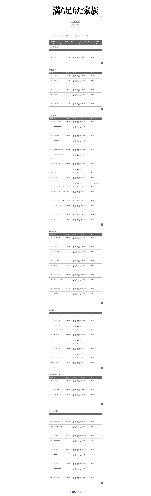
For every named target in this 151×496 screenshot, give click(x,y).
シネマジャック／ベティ (57, 158)
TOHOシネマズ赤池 (57, 274)
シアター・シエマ (56, 435)
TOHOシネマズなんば (57, 320)
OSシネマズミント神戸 (57, 329)
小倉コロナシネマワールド (58, 426)
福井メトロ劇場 (56, 260)
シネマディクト (56, 75)
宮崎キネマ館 (56, 463)
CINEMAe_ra (56, 293)
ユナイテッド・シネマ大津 (58, 357)
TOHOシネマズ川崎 (57, 163)
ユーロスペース (56, 140)
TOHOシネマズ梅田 (57, 315)
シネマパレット (56, 472)
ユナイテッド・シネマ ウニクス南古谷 (59, 191)
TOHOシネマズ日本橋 (57, 121)
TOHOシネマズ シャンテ (57, 126)
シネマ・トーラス (56, 57)
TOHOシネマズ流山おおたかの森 (59, 200)
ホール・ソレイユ (56, 394)
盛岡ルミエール (56, 80)
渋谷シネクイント (56, 135)
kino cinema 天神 (56, 421)
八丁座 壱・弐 (56, 380)
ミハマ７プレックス (57, 477)
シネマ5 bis (55, 454)
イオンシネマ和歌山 (57, 362)
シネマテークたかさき (57, 219)
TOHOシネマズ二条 (57, 348)
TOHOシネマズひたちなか (58, 205)
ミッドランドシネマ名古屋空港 (58, 279)
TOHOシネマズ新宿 (57, 130)
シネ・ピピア (56, 343)
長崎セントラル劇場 (57, 440)
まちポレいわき (56, 103)
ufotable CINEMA (56, 389)
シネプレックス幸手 (57, 177)
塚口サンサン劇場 (56, 334)
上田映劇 (55, 246)
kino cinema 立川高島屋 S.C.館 (58, 149)
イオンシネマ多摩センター (58, 144)
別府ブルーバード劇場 (57, 458)
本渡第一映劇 (56, 449)
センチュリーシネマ (57, 265)
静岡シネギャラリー (57, 288)
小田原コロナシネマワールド (58, 172)
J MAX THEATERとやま (57, 251)
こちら (83, 35)
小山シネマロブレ (56, 214)
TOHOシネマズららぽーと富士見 (59, 186)
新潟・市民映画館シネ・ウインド (59, 237)
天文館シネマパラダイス (57, 468)
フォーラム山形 (56, 89)
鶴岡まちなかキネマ (57, 94)
